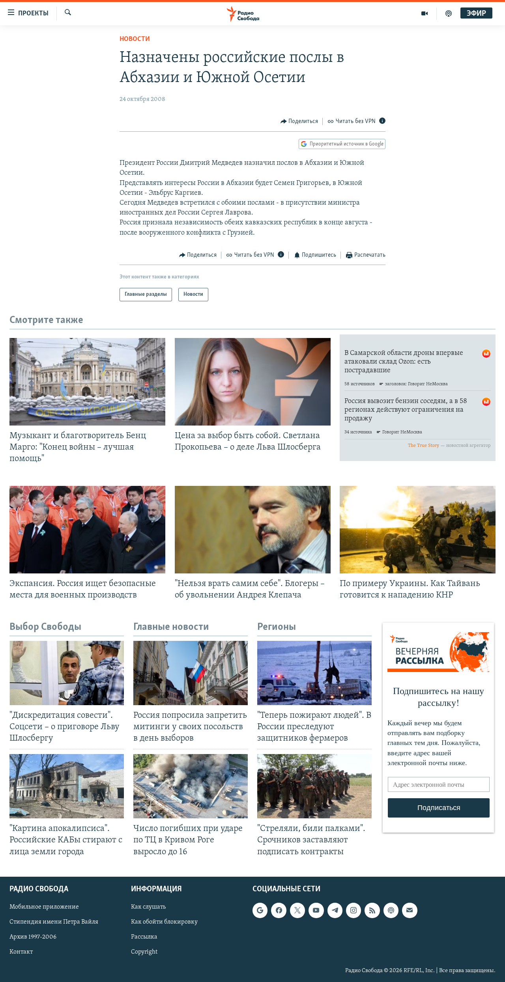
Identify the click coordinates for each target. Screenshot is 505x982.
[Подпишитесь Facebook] (278, 910)
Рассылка (144, 937)
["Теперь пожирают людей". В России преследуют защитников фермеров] (314, 673)
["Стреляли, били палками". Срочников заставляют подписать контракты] (314, 786)
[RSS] (372, 910)
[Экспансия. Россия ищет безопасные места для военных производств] (87, 529)
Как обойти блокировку (164, 922)
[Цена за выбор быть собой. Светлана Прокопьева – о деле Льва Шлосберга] (253, 382)
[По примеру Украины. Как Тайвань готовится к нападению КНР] (418, 529)
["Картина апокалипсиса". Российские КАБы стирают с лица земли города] (66, 786)
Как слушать (148, 907)
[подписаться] (409, 910)
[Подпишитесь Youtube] (316, 910)
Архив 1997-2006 (32, 937)
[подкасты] (448, 13)
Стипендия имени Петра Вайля (53, 922)
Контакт (21, 952)
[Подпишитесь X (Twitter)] (297, 910)
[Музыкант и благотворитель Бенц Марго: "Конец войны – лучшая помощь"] (87, 382)
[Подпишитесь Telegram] (334, 910)
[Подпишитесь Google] (259, 910)
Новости (135, 39)
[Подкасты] (390, 910)
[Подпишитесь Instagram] (353, 910)
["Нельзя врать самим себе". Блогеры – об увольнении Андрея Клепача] (253, 529)
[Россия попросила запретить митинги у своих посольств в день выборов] (190, 673)
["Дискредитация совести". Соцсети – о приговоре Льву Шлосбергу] (66, 673)
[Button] (299, 121)
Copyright (144, 952)
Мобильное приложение (44, 907)
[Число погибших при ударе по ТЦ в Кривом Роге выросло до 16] (190, 786)
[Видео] (425, 13)
